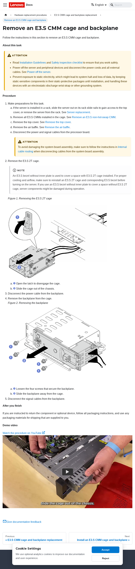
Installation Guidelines (33, 62)
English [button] (99, 4)
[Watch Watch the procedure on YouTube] (67, 472)
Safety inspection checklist (67, 62)
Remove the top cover (58, 122)
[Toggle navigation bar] (5, 4)
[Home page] (6, 15)
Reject (105, 558)
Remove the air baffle (57, 127)
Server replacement (78, 112)
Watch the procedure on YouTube (22, 433)
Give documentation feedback (24, 521)
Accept (105, 549)
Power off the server (38, 72)
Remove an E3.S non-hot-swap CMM (93, 117)
